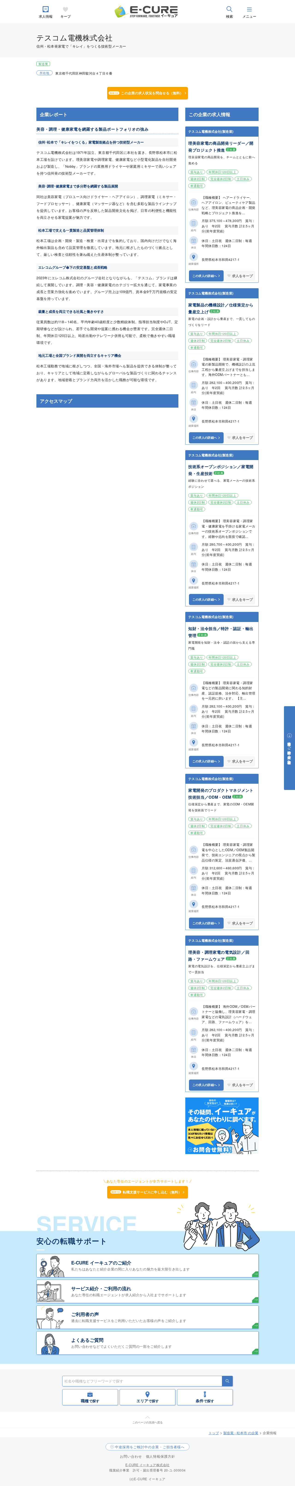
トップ (214, 1432)
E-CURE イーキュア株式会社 (147, 1465)
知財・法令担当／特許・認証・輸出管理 (221, 632)
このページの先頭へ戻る (147, 1422)
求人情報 (46, 16)
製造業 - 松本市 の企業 (240, 1432)
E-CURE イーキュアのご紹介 (101, 1262)
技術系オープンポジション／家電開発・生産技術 (221, 470)
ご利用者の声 (85, 1314)
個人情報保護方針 (160, 1456)
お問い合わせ (131, 1456)
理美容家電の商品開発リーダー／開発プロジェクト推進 (221, 146)
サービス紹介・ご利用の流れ (101, 1288)
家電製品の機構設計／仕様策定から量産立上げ (221, 308)
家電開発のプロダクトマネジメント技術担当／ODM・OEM (221, 793)
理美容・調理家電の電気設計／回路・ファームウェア (218, 955)
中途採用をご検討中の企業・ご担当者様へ (150, 1446)
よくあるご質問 (87, 1339)
